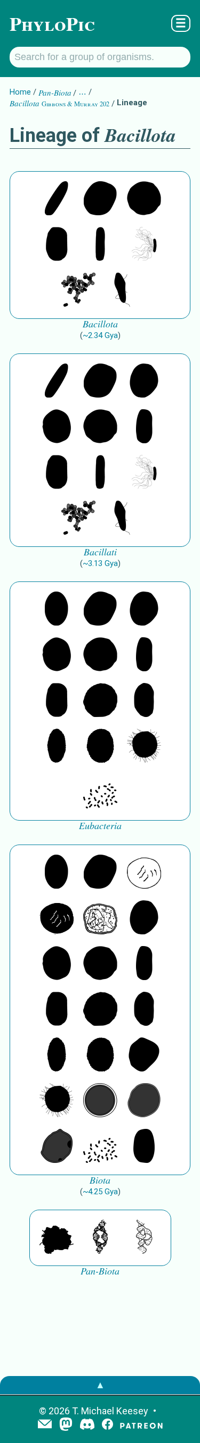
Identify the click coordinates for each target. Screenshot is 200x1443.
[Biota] (144, 873)
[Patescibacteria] (56, 747)
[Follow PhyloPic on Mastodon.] (66, 1425)
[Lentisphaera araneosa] (100, 701)
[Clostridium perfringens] (56, 245)
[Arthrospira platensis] (144, 427)
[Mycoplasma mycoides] (78, 291)
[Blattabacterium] (56, 610)
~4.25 (100, 1191)
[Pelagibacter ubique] (144, 701)
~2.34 (100, 335)
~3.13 (100, 563)
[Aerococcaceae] (100, 199)
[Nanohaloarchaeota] (144, 1101)
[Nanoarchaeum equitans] (144, 1055)
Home (20, 92)
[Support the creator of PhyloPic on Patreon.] (141, 1425)
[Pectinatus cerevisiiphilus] (144, 245)
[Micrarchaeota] (100, 1101)
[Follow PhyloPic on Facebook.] (107, 1425)
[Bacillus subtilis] (100, 245)
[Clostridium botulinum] (122, 291)
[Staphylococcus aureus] (144, 199)
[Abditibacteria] (144, 382)
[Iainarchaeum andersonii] (56, 1147)
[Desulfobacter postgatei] (100, 792)
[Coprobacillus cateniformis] (56, 199)
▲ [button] (100, 1384)
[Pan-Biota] (56, 1238)
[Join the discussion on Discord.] (87, 1425)
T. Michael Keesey (110, 1410)
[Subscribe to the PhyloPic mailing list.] (44, 1424)
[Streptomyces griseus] (56, 427)
